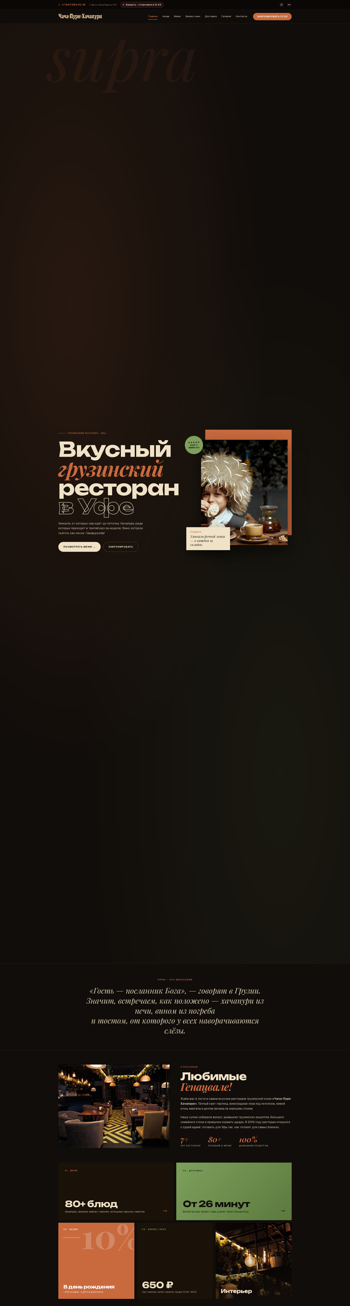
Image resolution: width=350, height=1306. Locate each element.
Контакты (241, 16)
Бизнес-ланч (193, 16)
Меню (177, 16)
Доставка (211, 16)
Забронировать (120, 546)
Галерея (226, 16)
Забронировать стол (272, 16)
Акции (165, 16)
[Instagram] (281, 4)
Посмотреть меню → (79, 546)
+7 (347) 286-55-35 (73, 4)
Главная (153, 16)
